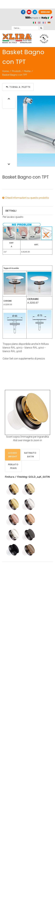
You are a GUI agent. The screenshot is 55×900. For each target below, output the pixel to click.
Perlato (13, 466)
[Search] (41, 28)
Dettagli (11, 211)
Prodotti (16, 71)
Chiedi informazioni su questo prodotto (26, 197)
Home (5, 71)
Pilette (27, 71)
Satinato (30, 454)
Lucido (12, 454)
